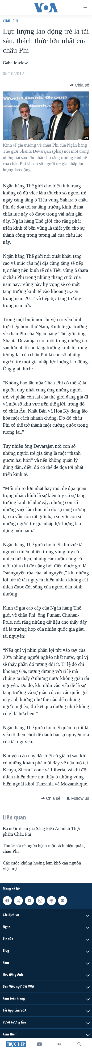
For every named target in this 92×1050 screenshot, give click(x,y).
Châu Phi (10, 20)
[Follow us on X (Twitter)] (18, 900)
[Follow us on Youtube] (29, 900)
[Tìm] (79, 1044)
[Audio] (59, 1044)
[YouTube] (39, 1044)
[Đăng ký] (62, 900)
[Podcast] (51, 900)
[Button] (79, 85)
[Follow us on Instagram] (40, 900)
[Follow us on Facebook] (7, 900)
